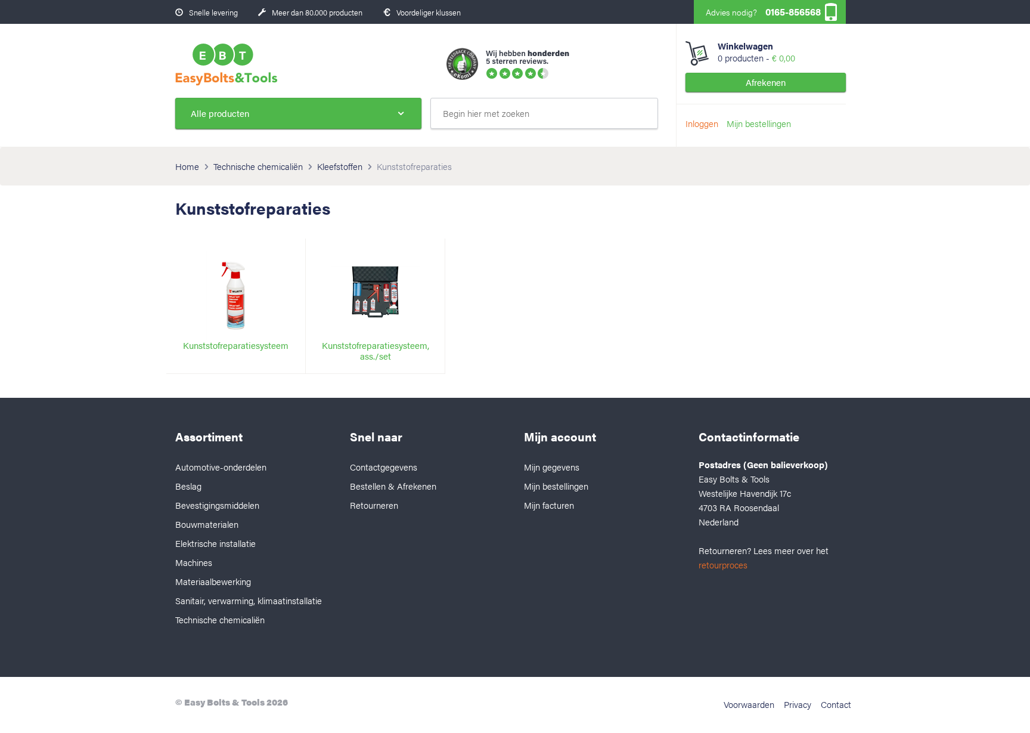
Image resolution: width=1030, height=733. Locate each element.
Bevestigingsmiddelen (217, 505)
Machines (193, 562)
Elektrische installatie (215, 543)
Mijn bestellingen (759, 123)
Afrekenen (766, 82)
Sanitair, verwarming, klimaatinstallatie (248, 600)
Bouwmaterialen (206, 524)
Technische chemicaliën (258, 166)
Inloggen (701, 123)
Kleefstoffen (339, 166)
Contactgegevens (383, 466)
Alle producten (220, 113)
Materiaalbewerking (213, 581)
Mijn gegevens (551, 466)
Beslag (188, 486)
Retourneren (374, 505)
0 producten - (756, 52)
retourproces (723, 564)
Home (187, 166)
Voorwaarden (749, 704)
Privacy (797, 704)
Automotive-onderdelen (220, 466)
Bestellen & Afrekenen (393, 486)
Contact (836, 704)
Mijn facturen (549, 505)
